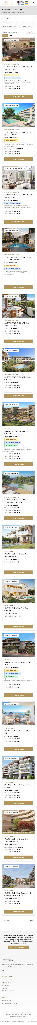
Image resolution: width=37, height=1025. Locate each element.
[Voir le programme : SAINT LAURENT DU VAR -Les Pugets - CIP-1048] (18, 319)
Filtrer (31, 32)
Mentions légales (8, 991)
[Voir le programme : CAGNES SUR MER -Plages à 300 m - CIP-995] (18, 781)
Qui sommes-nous (8, 980)
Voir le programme (18, 97)
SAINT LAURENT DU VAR (9, 26)
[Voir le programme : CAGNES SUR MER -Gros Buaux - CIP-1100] (18, 604)
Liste (5, 35)
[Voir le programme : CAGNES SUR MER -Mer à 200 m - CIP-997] (18, 727)
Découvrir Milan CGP (17, 947)
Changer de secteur (9, 18)
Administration (32, 1022)
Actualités (5, 985)
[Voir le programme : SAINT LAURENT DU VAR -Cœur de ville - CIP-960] (18, 196)
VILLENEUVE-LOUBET (26, 26)
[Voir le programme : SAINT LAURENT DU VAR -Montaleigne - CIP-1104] (18, 496)
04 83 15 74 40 (7, 1000)
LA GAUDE (19, 23)
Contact (4, 988)
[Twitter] (6, 970)
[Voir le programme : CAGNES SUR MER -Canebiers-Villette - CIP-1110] (18, 835)
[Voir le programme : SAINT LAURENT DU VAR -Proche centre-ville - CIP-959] (18, 259)
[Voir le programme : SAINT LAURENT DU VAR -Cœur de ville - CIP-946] (18, 69)
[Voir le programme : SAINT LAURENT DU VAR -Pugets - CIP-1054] (18, 373)
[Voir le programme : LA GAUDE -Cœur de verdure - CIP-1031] (18, 666)
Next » (31, 920)
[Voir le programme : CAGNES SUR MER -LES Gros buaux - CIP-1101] (18, 550)
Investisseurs (6, 983)
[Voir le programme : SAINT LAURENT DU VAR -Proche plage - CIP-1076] (18, 133)
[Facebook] (3, 970)
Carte (10, 35)
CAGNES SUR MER (8, 23)
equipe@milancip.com (9, 1003)
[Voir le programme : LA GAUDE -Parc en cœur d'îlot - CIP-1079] (18, 435)
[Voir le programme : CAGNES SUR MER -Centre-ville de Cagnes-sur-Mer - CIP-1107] (18, 889)
